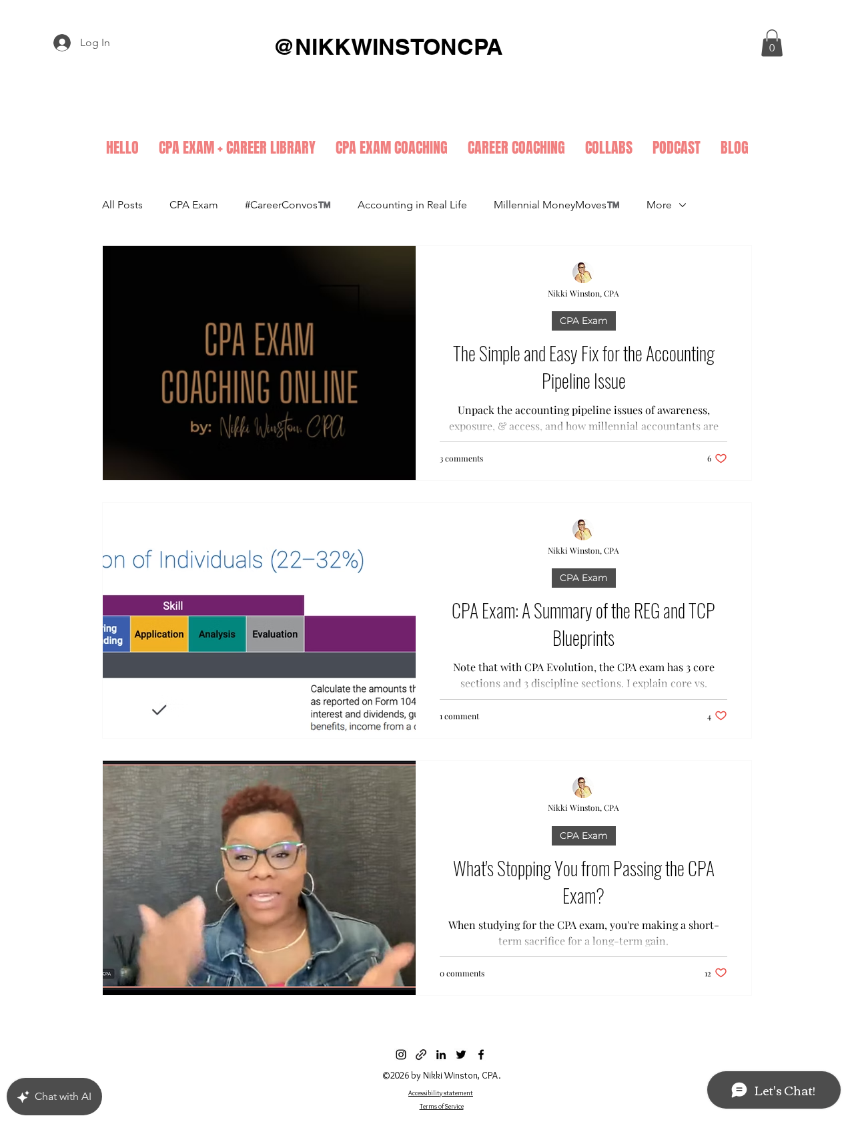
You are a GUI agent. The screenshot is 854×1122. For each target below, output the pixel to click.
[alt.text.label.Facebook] (481, 1054)
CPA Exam (193, 204)
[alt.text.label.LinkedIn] (441, 1054)
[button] (772, 43)
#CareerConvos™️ (288, 204)
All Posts (122, 204)
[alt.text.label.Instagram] (401, 1054)
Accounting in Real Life (412, 204)
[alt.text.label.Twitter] (461, 1054)
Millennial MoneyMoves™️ (557, 204)
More (659, 204)
